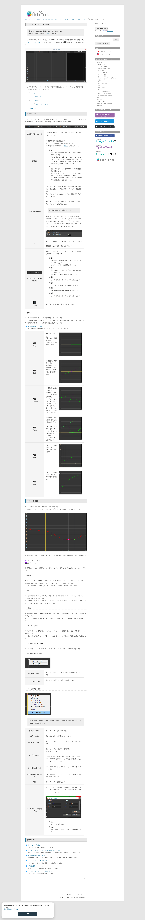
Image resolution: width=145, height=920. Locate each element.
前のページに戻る (101, 23)
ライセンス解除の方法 (104, 91)
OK (28, 914)
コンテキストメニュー (42, 104)
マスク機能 (101, 70)
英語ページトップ (104, 54)
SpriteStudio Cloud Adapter (105, 95)
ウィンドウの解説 (103, 66)
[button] (95, 62)
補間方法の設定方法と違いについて (39, 855)
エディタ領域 (34, 100)
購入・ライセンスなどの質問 (104, 103)
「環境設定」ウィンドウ (35, 866)
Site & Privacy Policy (11, 909)
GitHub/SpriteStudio (105, 127)
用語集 (100, 89)
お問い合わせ (100, 105)
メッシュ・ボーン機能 (104, 68)
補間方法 (38, 96)
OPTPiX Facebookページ (105, 135)
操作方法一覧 (101, 80)
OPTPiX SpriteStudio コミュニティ (104, 115)
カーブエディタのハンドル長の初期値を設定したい (44, 850)
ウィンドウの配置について (36, 845)
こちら (47, 33)
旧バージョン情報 (103, 83)
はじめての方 (100, 62)
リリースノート (101, 101)
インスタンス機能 (103, 72)
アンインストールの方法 (104, 93)
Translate (110, 31)
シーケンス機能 (102, 76)
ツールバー (33, 93)
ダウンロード (100, 99)
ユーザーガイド (101, 64)
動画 (98, 97)
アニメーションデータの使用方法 (107, 78)
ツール (100, 82)
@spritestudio (103, 121)
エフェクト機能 (102, 74)
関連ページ (33, 108)
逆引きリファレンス (103, 87)
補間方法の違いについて (35, 326)
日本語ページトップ (105, 51)
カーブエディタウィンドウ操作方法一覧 (40, 871)
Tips (99, 85)
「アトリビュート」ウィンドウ (34, 42)
